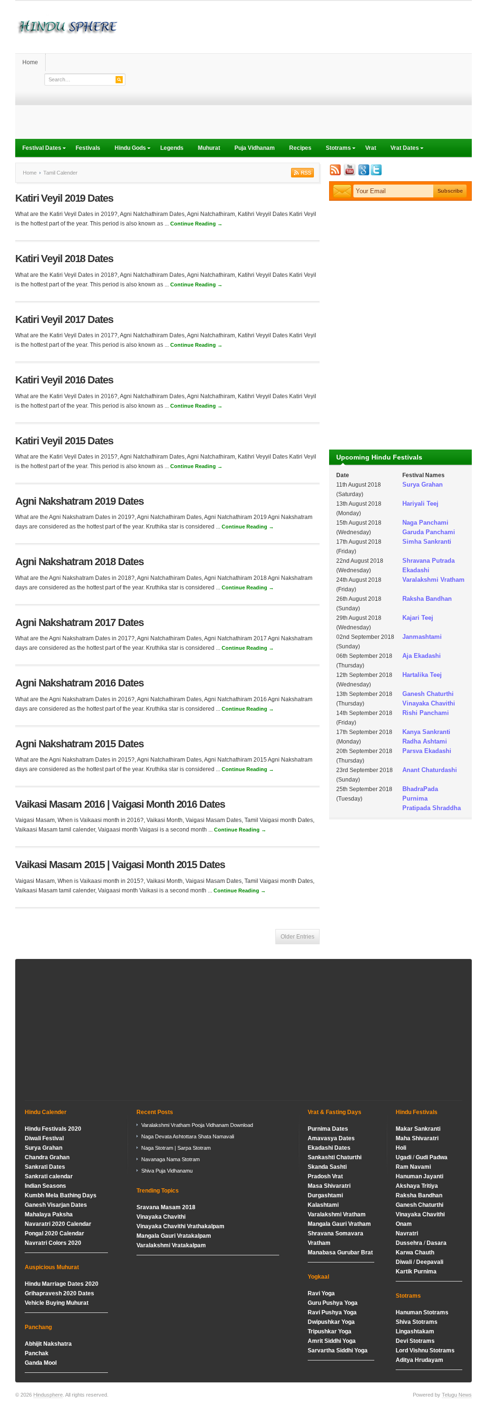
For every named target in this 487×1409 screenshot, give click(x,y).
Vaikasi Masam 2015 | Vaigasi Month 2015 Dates (120, 865)
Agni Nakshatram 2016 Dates (79, 683)
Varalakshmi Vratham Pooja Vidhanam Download (197, 1125)
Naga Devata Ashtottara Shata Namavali (187, 1136)
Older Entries (297, 936)
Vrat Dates (401, 149)
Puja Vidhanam (254, 148)
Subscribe (301, 172)
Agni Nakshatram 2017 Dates (79, 622)
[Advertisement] (299, 72)
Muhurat (209, 148)
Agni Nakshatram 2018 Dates (79, 562)
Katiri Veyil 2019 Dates (64, 198)
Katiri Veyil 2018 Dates (64, 258)
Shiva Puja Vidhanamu (167, 1171)
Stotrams (335, 149)
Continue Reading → (196, 223)
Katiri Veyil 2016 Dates (64, 380)
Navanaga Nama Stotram (170, 1159)
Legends (172, 148)
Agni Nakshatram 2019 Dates (79, 501)
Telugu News (457, 1395)
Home (30, 62)
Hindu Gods (126, 149)
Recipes (300, 148)
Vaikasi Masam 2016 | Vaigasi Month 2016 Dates (120, 804)
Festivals (88, 148)
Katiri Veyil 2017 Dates (64, 319)
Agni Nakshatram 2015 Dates (79, 744)
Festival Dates (38, 149)
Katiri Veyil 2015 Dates (64, 441)
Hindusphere (48, 1395)
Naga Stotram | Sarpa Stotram (176, 1148)
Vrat (370, 148)
